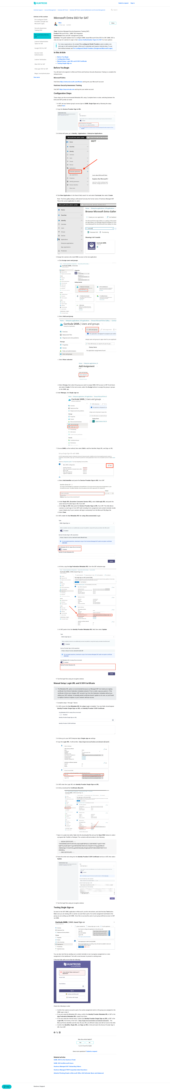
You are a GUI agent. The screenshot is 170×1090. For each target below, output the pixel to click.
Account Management (50, 10)
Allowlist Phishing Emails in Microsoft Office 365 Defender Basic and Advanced (79, 1073)
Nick (60, 23)
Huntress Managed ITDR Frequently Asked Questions (70, 1070)
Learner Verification (40, 59)
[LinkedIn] (59, 1032)
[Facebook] (54, 1032)
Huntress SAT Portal (63, 10)
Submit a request (123, 3)
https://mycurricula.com (66, 89)
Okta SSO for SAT (40, 64)
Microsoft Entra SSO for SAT (42, 36)
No (89, 1042)
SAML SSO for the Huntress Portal (64, 1060)
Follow (112, 23)
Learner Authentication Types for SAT (41, 42)
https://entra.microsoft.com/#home (71, 82)
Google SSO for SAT (41, 48)
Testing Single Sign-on (64, 63)
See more (37, 77)
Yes (80, 1042)
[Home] (40, 3)
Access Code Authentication (39, 54)
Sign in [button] (133, 3)
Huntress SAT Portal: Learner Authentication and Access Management (87, 10)
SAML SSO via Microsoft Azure (63, 1063)
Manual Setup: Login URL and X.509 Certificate (72, 61)
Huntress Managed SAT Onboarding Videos (67, 1066)
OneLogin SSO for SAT (41, 69)
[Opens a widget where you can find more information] (7, 1087)
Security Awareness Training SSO (40, 29)
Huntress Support (38, 10)
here (63, 106)
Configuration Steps (63, 59)
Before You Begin (62, 57)
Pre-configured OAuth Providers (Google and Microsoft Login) (41, 21)
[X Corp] (57, 1032)
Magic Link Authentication (42, 73)
